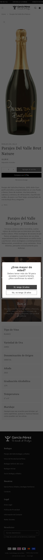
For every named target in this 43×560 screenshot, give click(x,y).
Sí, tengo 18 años (21, 287)
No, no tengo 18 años (21, 293)
